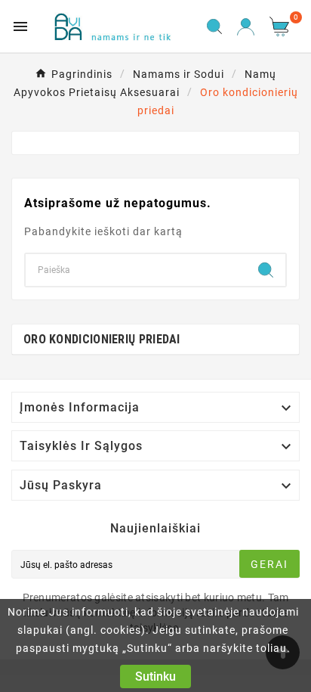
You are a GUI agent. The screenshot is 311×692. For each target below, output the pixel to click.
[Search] (265, 270)
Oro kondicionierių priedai (101, 339)
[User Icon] (245, 27)
